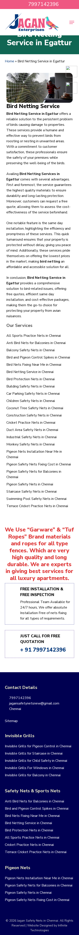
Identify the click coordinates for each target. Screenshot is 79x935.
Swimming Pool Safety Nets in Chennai (36, 498)
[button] (71, 22)
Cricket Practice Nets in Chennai (30, 422)
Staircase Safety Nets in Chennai (31, 491)
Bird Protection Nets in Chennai (30, 379)
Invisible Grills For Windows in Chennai (34, 768)
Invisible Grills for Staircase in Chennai (34, 753)
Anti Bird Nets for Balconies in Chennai (36, 342)
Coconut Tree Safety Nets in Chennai (34, 408)
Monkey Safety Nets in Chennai (30, 444)
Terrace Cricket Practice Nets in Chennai (37, 506)
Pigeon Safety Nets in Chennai (29, 484)
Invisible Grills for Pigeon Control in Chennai (38, 746)
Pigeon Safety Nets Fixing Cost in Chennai (38, 464)
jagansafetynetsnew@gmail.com (33, 703)
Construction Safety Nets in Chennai (34, 415)
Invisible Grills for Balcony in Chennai (33, 775)
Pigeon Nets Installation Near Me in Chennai (34, 454)
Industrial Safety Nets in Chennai (31, 437)
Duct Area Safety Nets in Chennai (32, 429)
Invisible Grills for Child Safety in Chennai (36, 760)
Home (9, 61)
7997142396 (19, 697)
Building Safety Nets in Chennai (30, 386)
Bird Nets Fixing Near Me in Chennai (33, 364)
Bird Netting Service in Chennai (30, 371)
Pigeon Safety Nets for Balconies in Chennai (33, 474)
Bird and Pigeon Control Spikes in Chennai (38, 357)
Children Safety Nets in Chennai (30, 400)
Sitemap (11, 721)
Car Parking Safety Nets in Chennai (33, 393)
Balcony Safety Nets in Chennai (30, 350)
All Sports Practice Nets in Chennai (33, 335)
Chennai (14, 708)
